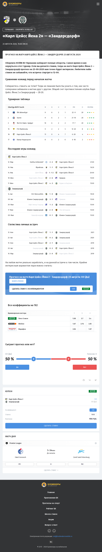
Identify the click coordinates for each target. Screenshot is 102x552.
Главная (51, 492)
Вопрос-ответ (51, 525)
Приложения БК (51, 498)
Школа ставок (51, 514)
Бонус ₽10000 (18, 281)
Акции (51, 519)
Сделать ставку (51, 426)
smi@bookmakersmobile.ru (62, 536)
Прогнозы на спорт (51, 503)
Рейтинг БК (51, 509)
